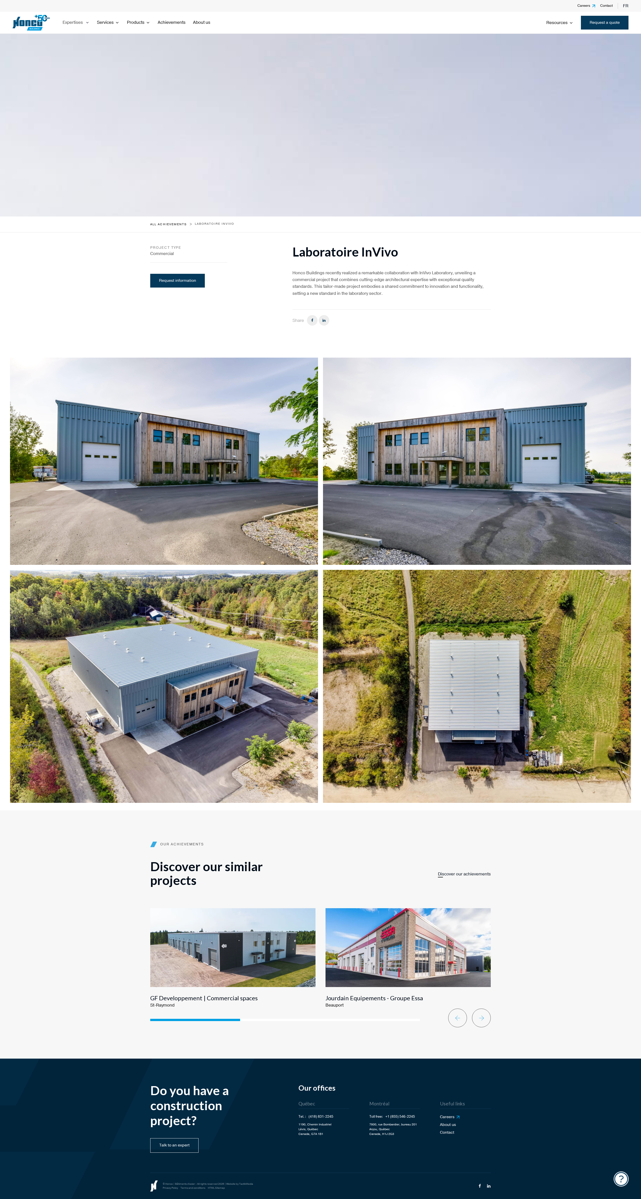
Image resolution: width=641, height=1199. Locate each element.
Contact (606, 5)
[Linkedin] (324, 320)
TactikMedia (246, 1184)
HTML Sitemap (216, 1188)
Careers (583, 5)
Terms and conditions (193, 1188)
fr (625, 6)
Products (135, 22)
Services (105, 22)
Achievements (172, 22)
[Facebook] (312, 320)
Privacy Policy (170, 1188)
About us (201, 22)
